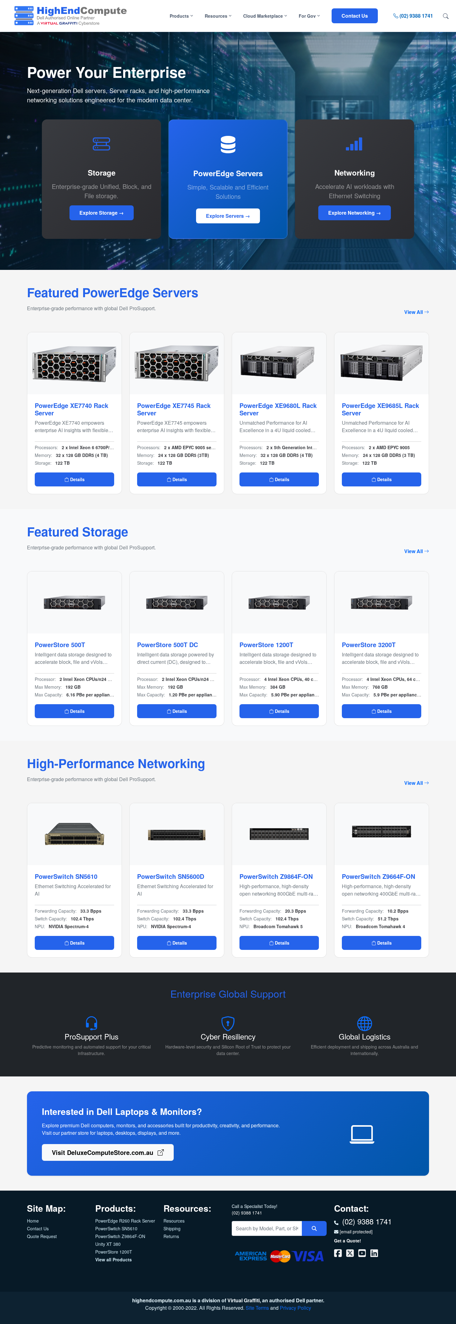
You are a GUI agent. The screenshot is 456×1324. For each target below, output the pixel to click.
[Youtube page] (362, 1254)
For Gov (308, 16)
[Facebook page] (338, 1254)
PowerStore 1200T (113, 1252)
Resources (217, 16)
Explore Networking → (354, 212)
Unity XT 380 (108, 1244)
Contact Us (355, 15)
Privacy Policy (295, 1307)
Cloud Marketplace (263, 16)
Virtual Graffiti (243, 1300)
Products (180, 16)
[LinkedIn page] (374, 1254)
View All (414, 311)
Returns (171, 1236)
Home (33, 1221)
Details (77, 479)
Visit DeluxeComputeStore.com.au (103, 1152)
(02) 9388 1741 (415, 15)
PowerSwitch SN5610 (116, 1228)
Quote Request (42, 1236)
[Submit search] (314, 1228)
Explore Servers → (228, 215)
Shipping (172, 1228)
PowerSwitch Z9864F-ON (120, 1236)
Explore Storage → (101, 212)
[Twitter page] (350, 1254)
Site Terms (257, 1307)
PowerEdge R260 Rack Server (125, 1221)
